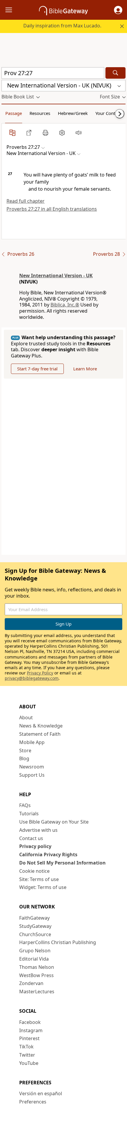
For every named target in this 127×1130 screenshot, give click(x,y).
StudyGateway (35, 926)
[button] (118, 10)
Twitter (27, 1055)
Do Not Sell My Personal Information (62, 863)
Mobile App (32, 742)
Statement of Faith (40, 734)
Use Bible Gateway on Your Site (54, 822)
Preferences (32, 1101)
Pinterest (29, 1038)
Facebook (30, 1022)
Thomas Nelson (36, 967)
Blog (24, 758)
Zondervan (31, 983)
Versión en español (40, 1093)
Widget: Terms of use (42, 887)
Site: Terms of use (39, 879)
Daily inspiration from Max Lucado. (62, 25)
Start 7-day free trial (37, 369)
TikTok (26, 1046)
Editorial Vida (34, 959)
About (26, 717)
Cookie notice (34, 871)
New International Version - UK (56, 275)
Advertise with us (38, 830)
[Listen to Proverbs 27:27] (78, 132)
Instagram (31, 1030)
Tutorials (29, 813)
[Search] (115, 73)
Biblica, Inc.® (65, 304)
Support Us (32, 775)
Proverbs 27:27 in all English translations (51, 209)
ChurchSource (35, 934)
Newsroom (31, 766)
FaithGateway (34, 918)
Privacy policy (35, 846)
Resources (40, 113)
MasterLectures (36, 991)
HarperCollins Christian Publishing (57, 942)
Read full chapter (25, 201)
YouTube (28, 1063)
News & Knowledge (41, 725)
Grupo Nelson (35, 950)
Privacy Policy (40, 673)
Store (25, 750)
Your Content (108, 113)
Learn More (85, 369)
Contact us (31, 838)
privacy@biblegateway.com (31, 678)
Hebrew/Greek (73, 113)
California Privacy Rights (48, 854)
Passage (13, 113)
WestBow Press (36, 975)
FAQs (25, 805)
